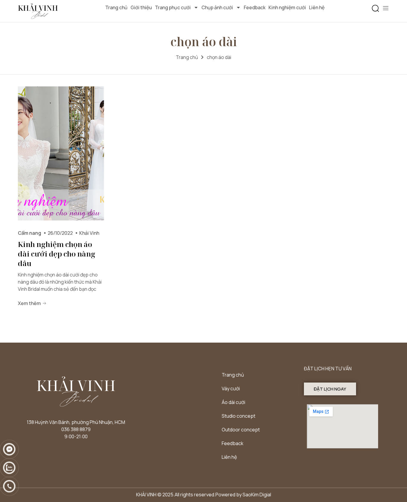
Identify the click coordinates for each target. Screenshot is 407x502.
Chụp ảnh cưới (217, 7)
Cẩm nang (29, 233)
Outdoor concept (241, 429)
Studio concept (238, 416)
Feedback (254, 7)
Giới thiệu (141, 7)
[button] (375, 9)
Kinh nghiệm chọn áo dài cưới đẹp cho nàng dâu (56, 253)
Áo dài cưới (233, 402)
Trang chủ (116, 7)
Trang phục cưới (173, 7)
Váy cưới (231, 388)
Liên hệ (316, 7)
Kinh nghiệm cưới (287, 7)
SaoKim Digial (257, 494)
